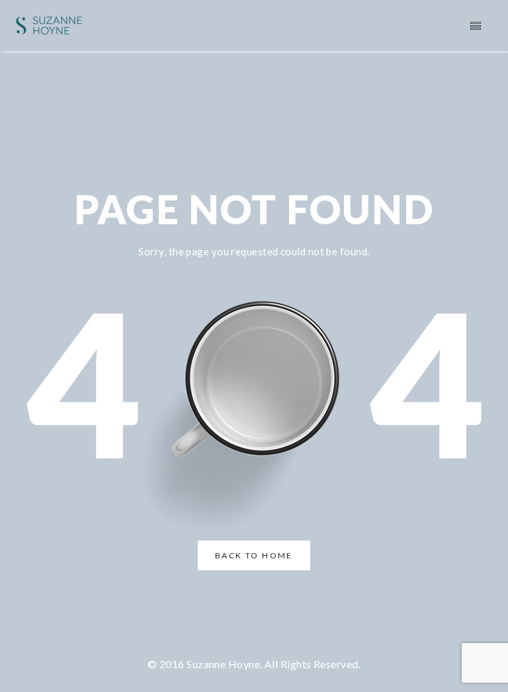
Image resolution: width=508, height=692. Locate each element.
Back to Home (254, 555)
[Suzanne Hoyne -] (49, 25)
